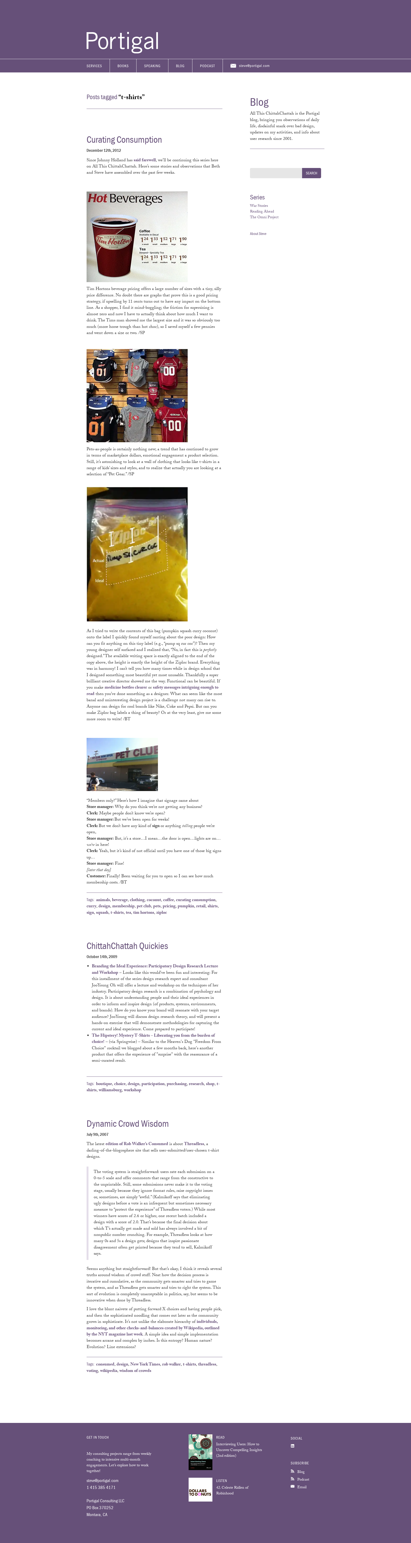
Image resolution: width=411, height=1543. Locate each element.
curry (91, 906)
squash (102, 913)
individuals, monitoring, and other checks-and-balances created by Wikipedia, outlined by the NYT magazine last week (153, 1328)
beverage (120, 900)
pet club (144, 906)
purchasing (177, 1084)
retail (201, 906)
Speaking (152, 65)
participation (153, 1084)
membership (123, 906)
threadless (207, 1364)
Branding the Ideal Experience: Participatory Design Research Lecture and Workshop (155, 969)
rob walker (171, 1364)
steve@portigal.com (254, 65)
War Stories (259, 206)
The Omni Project (264, 217)
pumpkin (186, 906)
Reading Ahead (262, 212)
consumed (105, 1364)
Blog (180, 65)
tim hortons (143, 913)
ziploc (161, 913)
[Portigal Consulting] (122, 52)
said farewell (145, 160)
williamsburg (110, 1090)
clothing (137, 900)
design (104, 906)
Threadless (194, 1144)
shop (210, 1084)
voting (92, 1371)
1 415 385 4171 (101, 1487)
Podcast (207, 65)
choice (120, 1084)
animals (103, 900)
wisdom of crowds (135, 1371)
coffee (168, 900)
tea (128, 913)
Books (123, 65)
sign (90, 913)
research (196, 1084)
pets (157, 906)
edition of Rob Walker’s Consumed (137, 1144)
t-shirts (117, 913)
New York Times (145, 1364)
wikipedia (108, 1371)
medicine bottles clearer (126, 687)
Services (94, 65)
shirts (213, 906)
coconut (154, 900)
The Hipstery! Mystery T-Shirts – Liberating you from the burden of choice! (153, 1039)
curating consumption (195, 900)
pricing (169, 906)
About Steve (258, 233)
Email (301, 1487)
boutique (104, 1084)
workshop (132, 1090)
